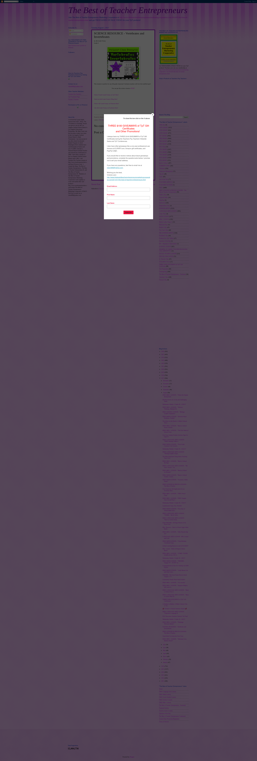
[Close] (152, 114)
